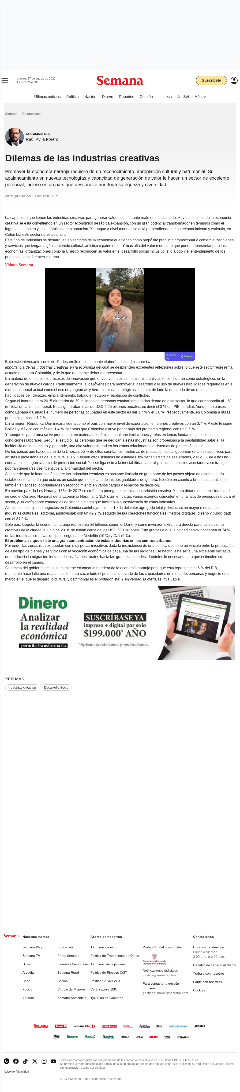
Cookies (199, 990)
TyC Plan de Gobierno (106, 998)
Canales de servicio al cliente (214, 965)
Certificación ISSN (103, 989)
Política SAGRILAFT (105, 981)
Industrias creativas (22, 687)
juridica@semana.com (159, 975)
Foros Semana (68, 956)
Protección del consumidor (162, 947)
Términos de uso (103, 947)
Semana (11, 114)
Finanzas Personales (73, 964)
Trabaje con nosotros (209, 973)
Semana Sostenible (71, 998)
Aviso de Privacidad (21, 1072)
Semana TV (31, 956)
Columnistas (31, 114)
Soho (26, 981)
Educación (65, 947)
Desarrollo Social (56, 687)
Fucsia (27, 989)
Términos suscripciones (108, 964)
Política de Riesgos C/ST (108, 972)
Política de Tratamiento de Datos (114, 956)
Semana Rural (68, 972)
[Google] (6, 1061)
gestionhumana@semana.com (165, 993)
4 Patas (28, 998)
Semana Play (32, 947)
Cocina (62, 981)
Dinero (27, 964)
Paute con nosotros (207, 982)
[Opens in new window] (16, 1061)
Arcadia (28, 972)
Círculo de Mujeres (71, 989)
